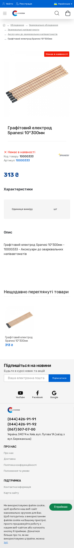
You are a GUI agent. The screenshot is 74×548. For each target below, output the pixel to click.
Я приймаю (61, 507)
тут (6, 542)
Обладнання (17, 25)
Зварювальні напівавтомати (23, 29)
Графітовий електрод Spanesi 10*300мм (19, 339)
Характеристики (18, 189)
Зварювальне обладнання (43, 25)
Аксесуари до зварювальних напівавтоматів (32, 34)
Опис (8, 232)
